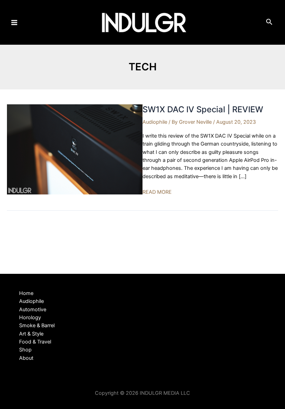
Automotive (32, 309)
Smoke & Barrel (37, 325)
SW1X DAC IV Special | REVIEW (202, 109)
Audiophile (154, 122)
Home (26, 293)
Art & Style (31, 334)
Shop (25, 350)
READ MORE (157, 192)
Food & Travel (35, 342)
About (26, 358)
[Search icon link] (269, 23)
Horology (30, 317)
